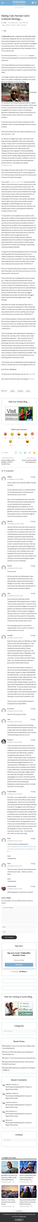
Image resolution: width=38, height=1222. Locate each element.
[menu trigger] (3, 3)
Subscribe (19, 965)
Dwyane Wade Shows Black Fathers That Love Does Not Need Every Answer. (28, 1202)
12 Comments (24, 22)
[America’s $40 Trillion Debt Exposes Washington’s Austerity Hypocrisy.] (28, 1167)
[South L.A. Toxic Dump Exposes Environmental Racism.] (9, 1191)
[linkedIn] (25, 453)
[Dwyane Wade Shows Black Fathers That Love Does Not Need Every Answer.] (28, 1191)
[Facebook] (16, 453)
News (3, 25)
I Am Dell (32, 374)
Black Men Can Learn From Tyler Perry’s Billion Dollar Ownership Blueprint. (9, 1177)
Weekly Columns (21, 25)
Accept (19, 1220)
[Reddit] (30, 453)
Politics (13, 25)
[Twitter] (20, 453)
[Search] (35, 3)
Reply (33, 477)
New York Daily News (22, 55)
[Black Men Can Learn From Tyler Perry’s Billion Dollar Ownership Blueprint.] (9, 1167)
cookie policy (22, 1216)
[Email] (34, 453)
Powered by (14, 971)
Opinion (8, 25)
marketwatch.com (6, 165)
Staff (5, 22)
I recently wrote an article (16, 182)
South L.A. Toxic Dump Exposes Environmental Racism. (20, 1058)
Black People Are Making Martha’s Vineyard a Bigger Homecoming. (19, 1088)
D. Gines (31, 379)
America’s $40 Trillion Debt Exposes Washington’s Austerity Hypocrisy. (28, 1177)
